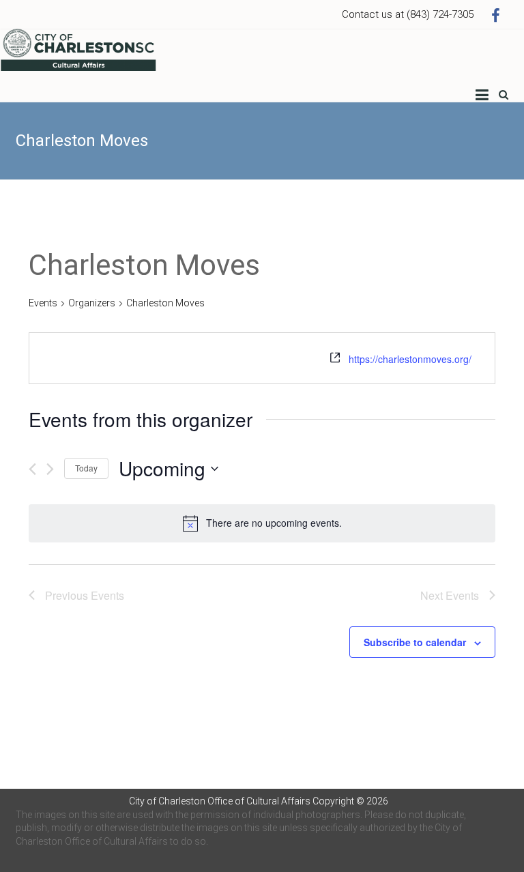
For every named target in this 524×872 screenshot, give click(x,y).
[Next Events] (50, 469)
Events (43, 302)
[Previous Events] (32, 469)
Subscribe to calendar (415, 642)
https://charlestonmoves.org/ (410, 359)
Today (86, 468)
